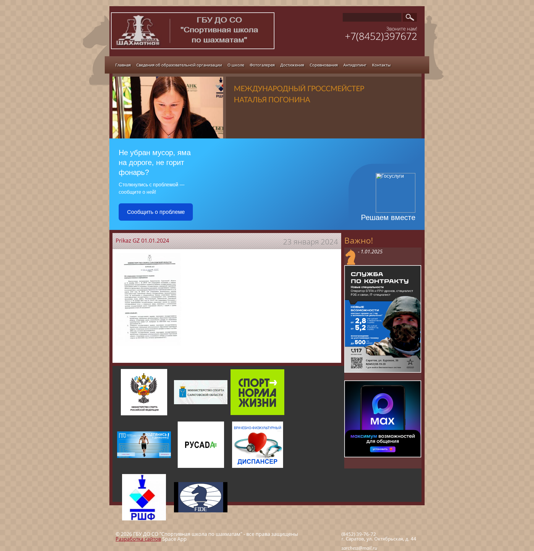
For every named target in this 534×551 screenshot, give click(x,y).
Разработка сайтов (138, 539)
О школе (235, 65)
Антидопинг (355, 65)
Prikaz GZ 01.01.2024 (142, 240)
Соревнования (324, 65)
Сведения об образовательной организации (179, 65)
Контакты (381, 65)
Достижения (292, 65)
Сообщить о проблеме (156, 212)
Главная (123, 65)
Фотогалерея (262, 65)
